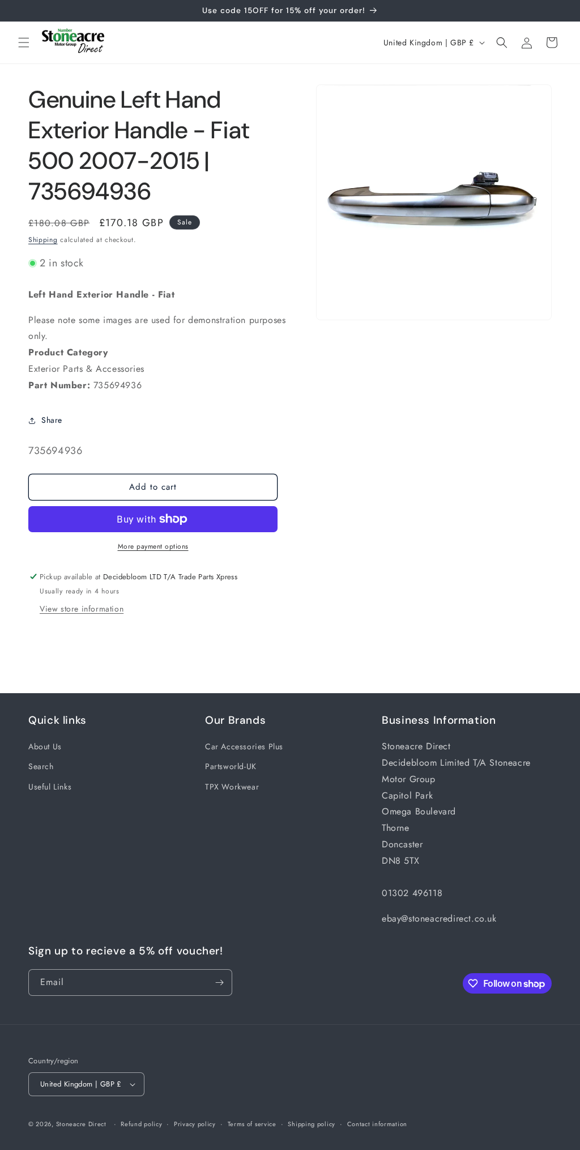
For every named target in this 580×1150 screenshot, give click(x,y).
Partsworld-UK (231, 766)
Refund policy (141, 1123)
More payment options (153, 546)
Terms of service (252, 1123)
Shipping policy (311, 1123)
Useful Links (49, 786)
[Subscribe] (219, 982)
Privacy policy (195, 1123)
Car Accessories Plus (244, 746)
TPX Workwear (232, 786)
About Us (45, 746)
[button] (23, 42)
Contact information (377, 1123)
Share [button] (51, 420)
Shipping (43, 240)
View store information (81, 608)
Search (41, 766)
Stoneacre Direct (81, 1123)
